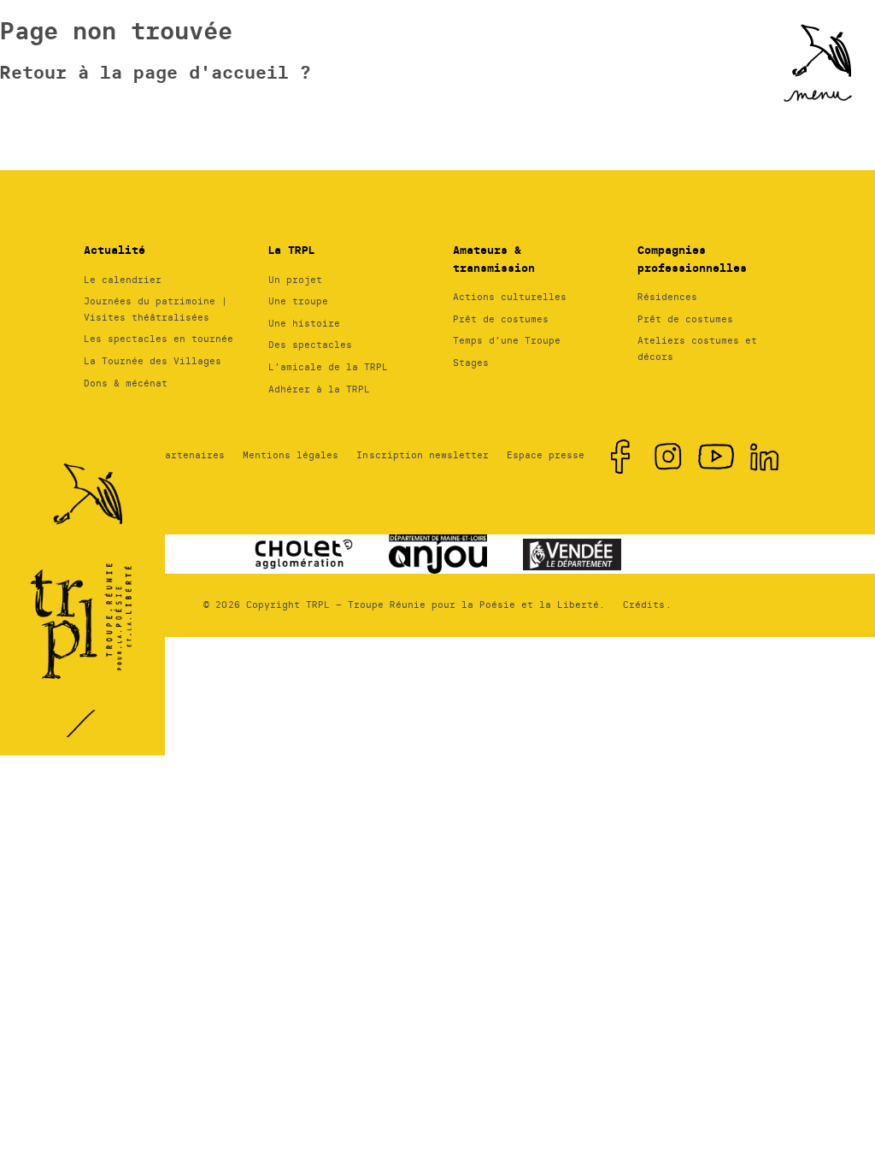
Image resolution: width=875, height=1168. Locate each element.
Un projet (295, 280)
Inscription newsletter (422, 455)
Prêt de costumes (501, 319)
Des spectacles (310, 345)
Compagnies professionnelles (692, 259)
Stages (471, 363)
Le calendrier (122, 280)
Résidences (667, 297)
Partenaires (192, 455)
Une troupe (298, 301)
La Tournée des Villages (152, 361)
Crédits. (647, 605)
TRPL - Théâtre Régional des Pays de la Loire (85, 564)
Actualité (114, 250)
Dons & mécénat (125, 383)
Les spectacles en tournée (158, 339)
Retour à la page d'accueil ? (155, 73)
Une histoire (304, 323)
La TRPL (291, 250)
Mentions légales (290, 455)
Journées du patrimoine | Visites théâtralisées (155, 309)
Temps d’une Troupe (507, 340)
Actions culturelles (510, 297)
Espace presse (545, 455)
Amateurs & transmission (494, 259)
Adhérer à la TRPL (319, 389)
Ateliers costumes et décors (697, 348)
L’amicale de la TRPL (328, 367)
